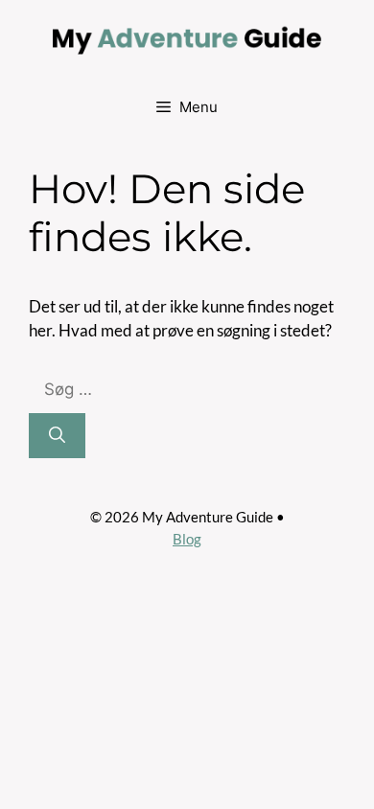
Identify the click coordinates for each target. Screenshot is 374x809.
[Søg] (57, 436)
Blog (187, 538)
